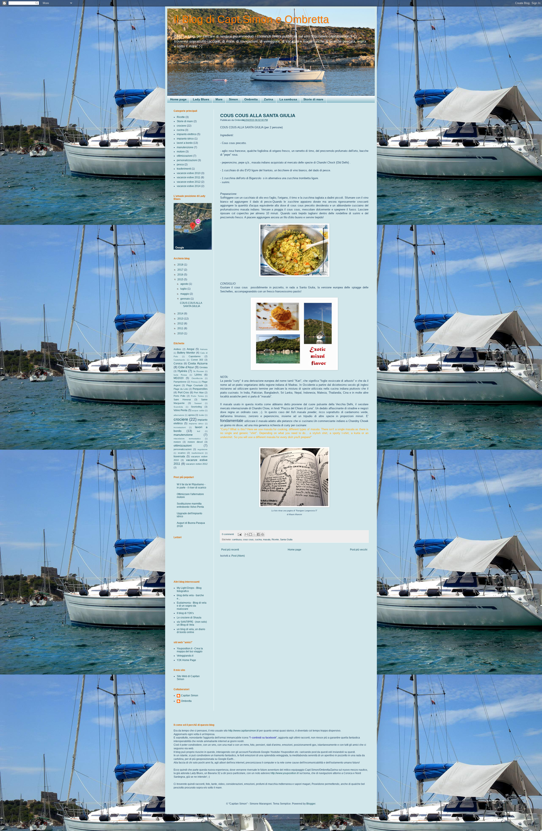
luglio (183, 288)
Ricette (275, 539)
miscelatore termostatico (187, 438)
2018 (180, 264)
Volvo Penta (180, 410)
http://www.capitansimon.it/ (243, 730)
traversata (179, 456)
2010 (180, 333)
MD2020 (179, 378)
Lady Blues (201, 99)
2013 (180, 318)
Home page (178, 99)
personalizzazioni (187, 160)
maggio (185, 293)
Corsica (178, 363)
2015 (180, 279)
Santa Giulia (286, 539)
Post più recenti (230, 549)
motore (181, 151)
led (198, 431)
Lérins (198, 374)
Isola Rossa (180, 375)
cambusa (237, 539)
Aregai (190, 349)
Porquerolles (200, 388)
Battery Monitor (186, 352)
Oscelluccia (197, 378)
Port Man (199, 392)
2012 (180, 323)
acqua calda (198, 410)
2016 (180, 274)
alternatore (179, 415)
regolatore (202, 449)
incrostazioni (180, 427)
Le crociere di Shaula (189, 617)
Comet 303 (197, 359)
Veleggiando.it (185, 655)
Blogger (310, 803)
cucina (258, 539)
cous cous (248, 539)
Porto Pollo (179, 396)
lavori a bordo (185, 142)
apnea (191, 415)
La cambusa (288, 99)
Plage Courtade (194, 385)
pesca (180, 164)
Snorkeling (196, 406)
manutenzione (185, 147)
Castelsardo (179, 360)
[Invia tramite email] (246, 534)
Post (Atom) (238, 555)
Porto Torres (197, 396)
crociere (181, 125)
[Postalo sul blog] (250, 534)
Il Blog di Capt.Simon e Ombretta (251, 19)
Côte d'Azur (186, 367)
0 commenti (228, 534)
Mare (219, 99)
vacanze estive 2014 (188, 186)
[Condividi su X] (254, 534)
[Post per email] (239, 534)
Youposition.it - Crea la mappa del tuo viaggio (190, 650)
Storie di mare (313, 99)
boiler (201, 415)
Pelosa (194, 382)
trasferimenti (184, 168)
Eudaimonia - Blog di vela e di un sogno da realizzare (191, 605)
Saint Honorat (182, 399)
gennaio (185, 298)
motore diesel (195, 442)
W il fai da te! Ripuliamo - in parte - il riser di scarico (191, 486)
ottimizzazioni (184, 155)
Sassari (198, 403)
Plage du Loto (181, 389)
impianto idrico (185, 138)
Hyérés (182, 371)
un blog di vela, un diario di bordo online (191, 631)
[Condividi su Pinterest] (262, 534)
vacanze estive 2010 (188, 173)
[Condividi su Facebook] (258, 534)
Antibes (177, 349)
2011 (180, 328)
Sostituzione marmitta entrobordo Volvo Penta (190, 505)
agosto (184, 283)
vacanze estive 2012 (188, 181)
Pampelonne (180, 381)
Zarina (268, 99)
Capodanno (194, 356)
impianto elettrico (186, 134)
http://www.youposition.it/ (285, 773)
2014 (180, 313)
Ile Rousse (198, 371)
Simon (233, 99)
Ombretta (251, 99)
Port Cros (183, 392)
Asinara (203, 349)
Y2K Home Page (186, 660)
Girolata (203, 367)
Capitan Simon (189, 695)
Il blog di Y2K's (185, 613)
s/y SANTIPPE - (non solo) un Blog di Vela (192, 623)
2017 (180, 269)
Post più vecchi (358, 549)
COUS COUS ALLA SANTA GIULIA (257, 115)
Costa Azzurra (197, 363)
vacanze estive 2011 (188, 177)
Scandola (178, 407)
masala (266, 539)
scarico (181, 453)
